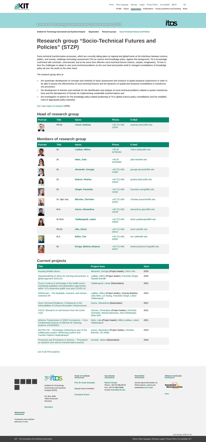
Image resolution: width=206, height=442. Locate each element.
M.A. (59, 209)
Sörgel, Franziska (84, 189)
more (167, 394)
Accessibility (165, 5)
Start (146, 266)
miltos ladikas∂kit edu (140, 149)
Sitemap (134, 5)
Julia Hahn (96, 296)
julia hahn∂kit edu (138, 159)
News (185, 9)
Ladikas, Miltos (83, 149)
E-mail (25, 422)
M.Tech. (60, 219)
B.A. (59, 236)
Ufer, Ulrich (81, 229)
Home (111, 5)
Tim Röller (104, 332)
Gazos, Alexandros (84, 209)
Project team (98, 266)
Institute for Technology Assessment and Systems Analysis (61, 32)
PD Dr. (60, 125)
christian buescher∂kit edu (142, 199)
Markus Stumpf (111, 383)
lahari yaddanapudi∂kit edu (143, 219)
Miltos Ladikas (125, 320)
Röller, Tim (80, 236)
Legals (142, 5)
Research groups (109, 32)
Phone (115, 119)
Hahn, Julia (80, 159)
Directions (49, 407)
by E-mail (149, 387)
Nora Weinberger (128, 313)
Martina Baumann (110, 313)
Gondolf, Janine (98, 340)
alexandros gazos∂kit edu (142, 209)
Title (59, 119)
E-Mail (133, 119)
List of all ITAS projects (49, 352)
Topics (126, 9)
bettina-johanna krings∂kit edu (144, 246)
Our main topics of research (50, 106)
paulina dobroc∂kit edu (141, 179)
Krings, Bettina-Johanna (87, 246)
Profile (118, 9)
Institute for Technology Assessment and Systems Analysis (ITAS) (79, 24)
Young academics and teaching (168, 9)
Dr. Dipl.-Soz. (63, 199)
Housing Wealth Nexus (49, 271)
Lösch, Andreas (83, 125)
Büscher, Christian (84, 199)
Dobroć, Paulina (83, 179)
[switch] (191, 5)
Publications (148, 9)
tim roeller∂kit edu (138, 236)
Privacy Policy (152, 5)
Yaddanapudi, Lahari (85, 219)
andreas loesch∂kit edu (141, 125)
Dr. (58, 149)
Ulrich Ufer (130, 271)
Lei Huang (107, 296)
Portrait (42, 119)
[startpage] (191, 9)
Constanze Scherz (82, 394)
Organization (136, 9)
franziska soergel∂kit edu (142, 189)
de (184, 5)
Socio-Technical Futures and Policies (135, 32)
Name (78, 119)
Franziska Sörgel (130, 276)
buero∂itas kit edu (118, 390)
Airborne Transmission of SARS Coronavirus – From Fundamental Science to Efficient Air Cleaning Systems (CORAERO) (63, 322)
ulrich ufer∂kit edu (138, 229)
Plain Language (122, 5)
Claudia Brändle (98, 278)
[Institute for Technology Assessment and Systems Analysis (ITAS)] (171, 23)
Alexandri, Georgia (84, 169)
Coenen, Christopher (101, 310)
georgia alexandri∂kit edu (142, 169)
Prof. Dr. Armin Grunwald (85, 383)
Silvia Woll (96, 315)
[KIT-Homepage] (21, 6)
